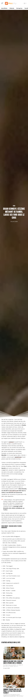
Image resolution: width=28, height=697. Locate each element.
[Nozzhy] (10, 3)
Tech (14, 206)
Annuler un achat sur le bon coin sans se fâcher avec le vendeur (13, 662)
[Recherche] (21, 3)
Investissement (9, 648)
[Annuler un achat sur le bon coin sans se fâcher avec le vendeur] (14, 653)
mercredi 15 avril (13, 490)
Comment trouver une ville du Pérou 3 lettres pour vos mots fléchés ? (12, 691)
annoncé (11, 442)
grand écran (18, 457)
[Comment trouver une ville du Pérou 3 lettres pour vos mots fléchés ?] (14, 681)
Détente (7, 676)
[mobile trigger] (2, 3)
